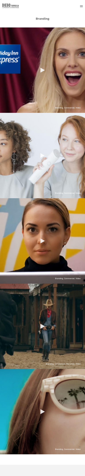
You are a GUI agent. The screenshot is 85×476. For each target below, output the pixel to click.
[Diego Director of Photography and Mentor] (10, 6)
